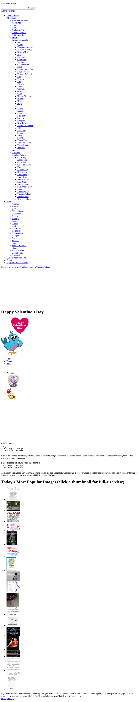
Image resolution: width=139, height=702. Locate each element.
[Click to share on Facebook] (15, 336)
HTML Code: (7, 443)
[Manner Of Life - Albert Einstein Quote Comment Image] (13, 614)
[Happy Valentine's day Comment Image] (11, 398)
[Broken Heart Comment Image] (13, 606)
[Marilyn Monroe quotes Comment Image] (13, 649)
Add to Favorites (8, 11)
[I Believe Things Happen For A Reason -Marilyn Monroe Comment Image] (12, 544)
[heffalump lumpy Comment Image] (13, 386)
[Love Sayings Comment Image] (13, 499)
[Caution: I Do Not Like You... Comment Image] (13, 521)
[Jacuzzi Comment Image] (13, 510)
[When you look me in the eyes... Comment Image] (13, 670)
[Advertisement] (69, 288)
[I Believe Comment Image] (13, 625)
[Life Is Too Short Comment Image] (12, 689)
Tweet (9, 361)
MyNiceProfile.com (9, 3)
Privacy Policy (7, 698)
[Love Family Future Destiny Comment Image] (13, 592)
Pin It (9, 363)
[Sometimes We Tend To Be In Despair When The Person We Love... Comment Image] (13, 530)
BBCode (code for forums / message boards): (20, 463)
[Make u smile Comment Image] (13, 675)
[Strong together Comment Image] (13, 635)
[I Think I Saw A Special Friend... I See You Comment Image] (11, 570)
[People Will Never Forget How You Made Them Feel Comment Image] (13, 656)
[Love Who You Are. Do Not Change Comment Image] (13, 556)
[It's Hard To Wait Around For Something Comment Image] (13, 580)
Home (3, 267)
